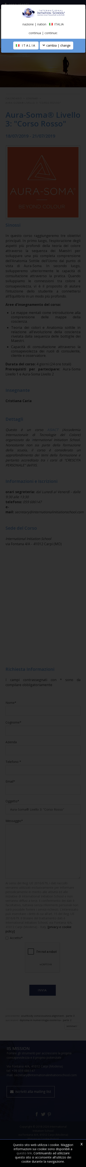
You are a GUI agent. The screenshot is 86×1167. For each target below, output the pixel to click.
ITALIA (28, 45)
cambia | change (58, 45)
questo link (24, 1153)
